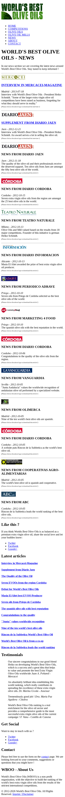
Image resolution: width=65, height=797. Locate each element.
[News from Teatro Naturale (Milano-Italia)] (18, 214)
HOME (12, 25)
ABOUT (13, 40)
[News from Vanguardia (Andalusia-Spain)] (16, 371)
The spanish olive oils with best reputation (24, 608)
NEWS (12, 37)
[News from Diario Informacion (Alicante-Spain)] (15, 248)
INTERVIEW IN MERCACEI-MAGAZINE (31, 85)
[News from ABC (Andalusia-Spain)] (8, 495)
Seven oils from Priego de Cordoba (21, 602)
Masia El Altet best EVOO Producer (21, 595)
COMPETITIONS (18, 28)
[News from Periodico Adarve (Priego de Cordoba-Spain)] (9, 280)
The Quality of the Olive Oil (16, 576)
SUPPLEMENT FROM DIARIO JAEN (28, 122)
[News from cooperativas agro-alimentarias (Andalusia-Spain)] (11, 463)
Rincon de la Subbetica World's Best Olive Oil (27, 634)
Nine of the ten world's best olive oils (21, 628)
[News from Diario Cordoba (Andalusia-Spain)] (11, 182)
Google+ (12, 549)
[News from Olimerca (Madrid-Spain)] (4, 403)
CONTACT (14, 43)
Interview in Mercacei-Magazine (19, 563)
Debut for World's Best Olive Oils (20, 589)
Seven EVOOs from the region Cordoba (23, 582)
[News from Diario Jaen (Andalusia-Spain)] (17, 148)
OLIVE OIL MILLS (19, 34)
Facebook (13, 546)
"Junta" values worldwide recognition (22, 621)
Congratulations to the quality (18, 615)
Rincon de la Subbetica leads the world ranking (28, 647)
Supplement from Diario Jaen (18, 569)
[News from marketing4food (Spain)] (10, 311)
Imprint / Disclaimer (23, 794)
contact (45, 756)
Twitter (12, 543)
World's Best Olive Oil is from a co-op (22, 641)
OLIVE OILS (15, 31)
